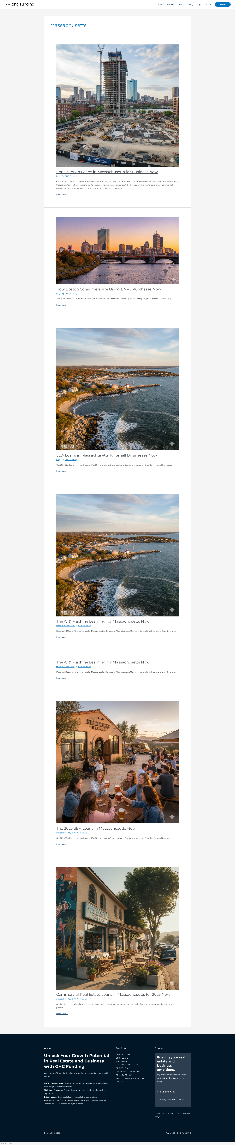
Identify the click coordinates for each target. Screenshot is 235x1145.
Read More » (62, 194)
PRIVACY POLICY (124, 1075)
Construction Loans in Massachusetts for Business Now (107, 172)
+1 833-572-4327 (166, 1091)
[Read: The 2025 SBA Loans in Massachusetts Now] (117, 762)
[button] (223, 4)
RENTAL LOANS (123, 1054)
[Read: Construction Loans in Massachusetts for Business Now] (117, 105)
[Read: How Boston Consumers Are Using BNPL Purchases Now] (117, 250)
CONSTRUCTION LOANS (127, 1065)
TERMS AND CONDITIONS (128, 1071)
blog (58, 176)
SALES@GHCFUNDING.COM (172, 1099)
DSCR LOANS (122, 1058)
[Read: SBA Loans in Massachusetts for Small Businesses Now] (117, 389)
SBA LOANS (121, 1061)
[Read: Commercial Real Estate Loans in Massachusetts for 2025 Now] (117, 928)
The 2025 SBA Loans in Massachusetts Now (96, 828)
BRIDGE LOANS (123, 1068)
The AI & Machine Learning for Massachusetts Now (102, 621)
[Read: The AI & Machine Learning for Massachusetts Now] (117, 555)
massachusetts (63, 833)
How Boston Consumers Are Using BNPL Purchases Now (108, 289)
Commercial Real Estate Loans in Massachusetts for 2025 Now (113, 994)
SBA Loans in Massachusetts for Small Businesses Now (106, 455)
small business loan (65, 626)
